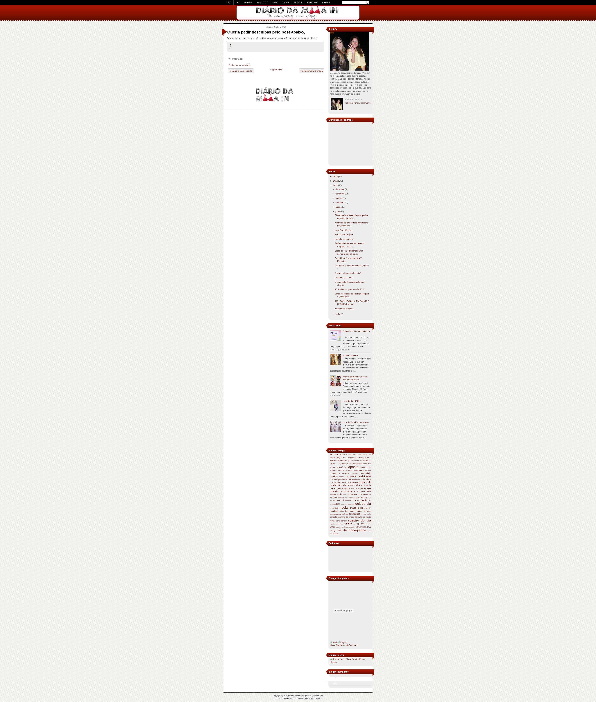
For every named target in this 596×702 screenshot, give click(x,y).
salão (369, 514)
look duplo (335, 508)
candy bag (343, 476)
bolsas (368, 470)
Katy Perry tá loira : (343, 230)
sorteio (344, 521)
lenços (333, 504)
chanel (333, 479)
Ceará (336, 454)
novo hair (344, 511)
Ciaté (342, 455)
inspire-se (366, 500)
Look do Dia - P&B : (352, 401)
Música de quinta (345, 460)
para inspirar (356, 511)
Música (333, 460)
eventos (346, 494)
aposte (353, 467)
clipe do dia (341, 479)
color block (366, 479)
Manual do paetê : (351, 355)
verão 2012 (366, 527)
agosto (339, 207)
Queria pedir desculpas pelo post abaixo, (266, 32)
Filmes (349, 455)
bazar (355, 470)
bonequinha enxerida (339, 473)
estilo (339, 494)
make (353, 507)
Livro (361, 458)
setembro (340, 202)
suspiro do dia (359, 520)
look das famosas (347, 504)
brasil (361, 473)
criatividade (335, 482)
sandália (333, 517)
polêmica (345, 514)
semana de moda (346, 517)
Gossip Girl (367, 455)
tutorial (368, 524)
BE (331, 455)
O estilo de (359, 461)
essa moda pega (362, 491)
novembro (340, 194)
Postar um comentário (239, 65)
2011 (335, 185)
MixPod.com (351, 645)
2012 (335, 181)
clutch (350, 479)
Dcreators (278, 698)
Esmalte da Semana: (344, 239)
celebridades (364, 476)
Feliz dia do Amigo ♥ (344, 234)
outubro (339, 198)
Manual (368, 458)
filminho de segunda (346, 497)
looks (345, 507)
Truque (355, 464)
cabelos (333, 476)
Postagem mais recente (240, 71)
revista (363, 514)
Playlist (339, 645)
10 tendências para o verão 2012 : (350, 289)
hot (342, 500)
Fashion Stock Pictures (312, 698)
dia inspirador (354, 482)
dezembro (340, 189)
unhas (332, 527)
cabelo (368, 473)
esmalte (367, 488)
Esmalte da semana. (344, 309)
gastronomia (362, 497)
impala (348, 500)
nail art (367, 508)
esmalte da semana (341, 491)
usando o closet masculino (345, 527)
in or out (356, 500)
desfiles (344, 482)
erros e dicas (357, 488)
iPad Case (319, 696)
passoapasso (335, 514)
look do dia (362, 503)
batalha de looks (345, 470)
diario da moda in (346, 485)
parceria (367, 511)
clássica (356, 479)
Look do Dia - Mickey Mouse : (356, 422)
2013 (335, 176)
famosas (354, 494)
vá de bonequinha (352, 530)
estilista (333, 494)
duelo (338, 488)
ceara (353, 476)
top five (360, 524)
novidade (334, 511)
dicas (359, 485)
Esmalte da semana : (344, 277)
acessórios (341, 467)
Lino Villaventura (350, 458)
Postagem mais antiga (312, 71)
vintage (333, 531)
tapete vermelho (336, 524)
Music (332, 645)
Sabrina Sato (345, 464)
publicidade (354, 514)
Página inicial (276, 69)
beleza (361, 470)
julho (338, 211)
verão (358, 527)
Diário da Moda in (293, 696)
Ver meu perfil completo (358, 103)
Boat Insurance (289, 698)
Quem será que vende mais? (348, 273)
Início (331, 680)
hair (338, 500)
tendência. (349, 523)
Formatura (357, 455)
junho (338, 314)
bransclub (354, 473)
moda (360, 507)
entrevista (346, 488)
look (338, 504)
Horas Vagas (336, 457)
